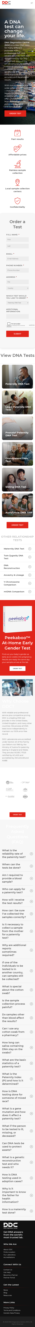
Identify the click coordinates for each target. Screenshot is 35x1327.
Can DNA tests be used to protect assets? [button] (13, 1146)
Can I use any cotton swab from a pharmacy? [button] (13, 1032)
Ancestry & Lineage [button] (14, 575)
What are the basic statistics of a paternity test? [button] (14, 1063)
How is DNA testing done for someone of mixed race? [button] (14, 1096)
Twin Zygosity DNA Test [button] (13, 557)
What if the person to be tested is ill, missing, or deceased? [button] (14, 1130)
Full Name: (12, 235)
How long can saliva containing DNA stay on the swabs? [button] (12, 1047)
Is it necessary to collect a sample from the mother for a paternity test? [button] (12, 931)
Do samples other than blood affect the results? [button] (13, 1018)
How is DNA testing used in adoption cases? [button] (12, 1178)
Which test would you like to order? (17, 297)
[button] (32, 3)
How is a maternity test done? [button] (14, 1211)
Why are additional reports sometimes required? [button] (14, 950)
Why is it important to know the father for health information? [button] (14, 1195)
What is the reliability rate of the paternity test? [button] (14, 853)
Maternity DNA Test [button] (14, 549)
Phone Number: (15, 265)
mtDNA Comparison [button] (14, 591)
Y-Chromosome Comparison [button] (12, 583)
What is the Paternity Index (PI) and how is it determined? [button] (12, 1078)
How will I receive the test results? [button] (13, 901)
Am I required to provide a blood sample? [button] (12, 878)
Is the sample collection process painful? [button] (13, 1004)
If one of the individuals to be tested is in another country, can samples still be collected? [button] (12, 971)
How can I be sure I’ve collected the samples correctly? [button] (14, 914)
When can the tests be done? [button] (11, 866)
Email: (10, 254)
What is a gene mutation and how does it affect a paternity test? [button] (14, 1113)
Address (11, 277)
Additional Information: (13, 310)
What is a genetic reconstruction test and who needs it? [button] (13, 1162)
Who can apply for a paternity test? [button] (13, 891)
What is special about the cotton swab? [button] (13, 990)
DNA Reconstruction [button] (12, 566)
